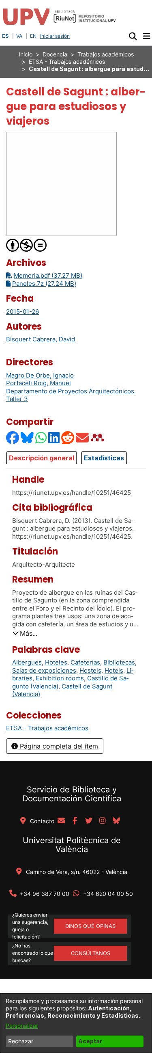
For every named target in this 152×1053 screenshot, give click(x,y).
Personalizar (22, 1025)
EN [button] (33, 36)
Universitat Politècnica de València (72, 844)
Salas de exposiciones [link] (44, 670)
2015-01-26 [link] (22, 311)
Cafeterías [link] (85, 662)
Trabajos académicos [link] (105, 54)
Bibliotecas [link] (119, 662)
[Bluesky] (27, 437)
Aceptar (90, 1041)
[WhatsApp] (41, 437)
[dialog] (76, 1023)
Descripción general (41, 458)
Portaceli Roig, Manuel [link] (38, 383)
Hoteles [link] (56, 662)
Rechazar (20, 1041)
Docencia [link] (55, 54)
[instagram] (102, 821)
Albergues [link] (27, 662)
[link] (47, 728)
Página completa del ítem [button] (58, 746)
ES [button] (5, 36)
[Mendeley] (98, 437)
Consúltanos (90, 953)
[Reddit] (68, 437)
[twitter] (89, 821)
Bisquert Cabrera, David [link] (40, 339)
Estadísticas (104, 458)
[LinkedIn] (54, 437)
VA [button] (19, 36)
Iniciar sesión (55, 36)
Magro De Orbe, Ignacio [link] (40, 375)
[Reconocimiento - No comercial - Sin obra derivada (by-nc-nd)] (26, 244)
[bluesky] (116, 821)
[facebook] (75, 821)
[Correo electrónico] (83, 437)
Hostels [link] (90, 670)
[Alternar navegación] (146, 36)
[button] (133, 36)
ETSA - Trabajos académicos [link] (67, 61)
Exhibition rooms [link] (60, 678)
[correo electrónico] (61, 821)
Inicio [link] (25, 54)
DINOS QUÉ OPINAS (90, 926)
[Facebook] (13, 437)
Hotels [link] (114, 670)
